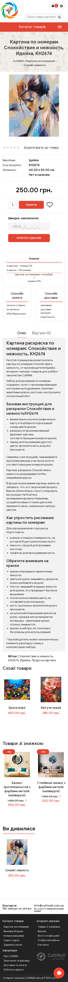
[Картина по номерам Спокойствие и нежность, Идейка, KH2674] (34, 105)
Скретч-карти (11, 940)
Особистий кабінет (49, 940)
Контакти (10, 906)
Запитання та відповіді (17, 960)
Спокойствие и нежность (35, 656)
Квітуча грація (51, 708)
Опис (21, 333)
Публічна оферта (14, 969)
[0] (61, 6)
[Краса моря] (17, 689)
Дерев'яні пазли (13, 944)
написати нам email (49, 910)
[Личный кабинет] (53, 6)
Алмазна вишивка (14, 935)
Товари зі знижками (49, 926)
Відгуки (42, 931)
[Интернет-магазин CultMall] (9, 10)
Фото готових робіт (49, 935)
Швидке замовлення (23, 218)
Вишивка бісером (13, 931)
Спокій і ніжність (17, 870)
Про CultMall (11, 956)
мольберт (47, 274)
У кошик (19, 720)
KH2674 (13, 660)
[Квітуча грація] (51, 689)
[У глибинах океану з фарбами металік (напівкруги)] (51, 764)
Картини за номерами (16, 926)
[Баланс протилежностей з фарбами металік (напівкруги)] (17, 764)
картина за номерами (27, 274)
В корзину (19, 882)
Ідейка (34, 160)
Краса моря (17, 708)
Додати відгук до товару (41, 147)
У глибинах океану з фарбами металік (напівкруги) (51, 787)
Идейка (25, 660)
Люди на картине (44, 660)
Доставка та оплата (15, 965)
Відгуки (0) (41, 333)
